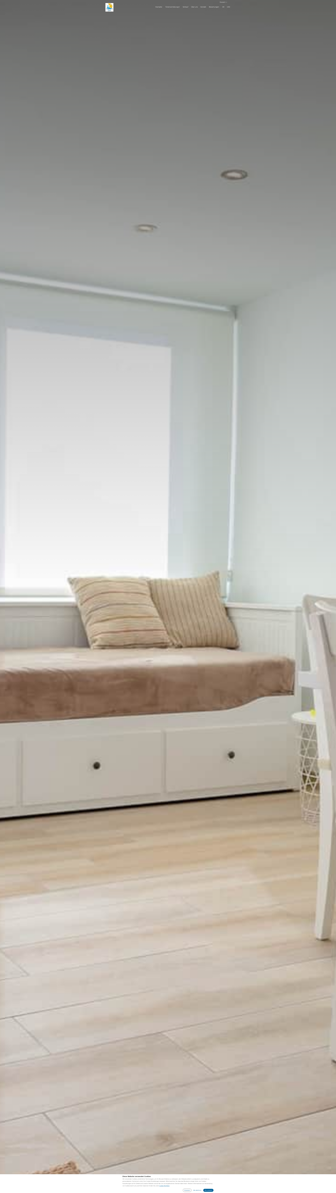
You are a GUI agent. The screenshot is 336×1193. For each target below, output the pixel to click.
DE (223, 7)
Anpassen (187, 1190)
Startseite (158, 7)
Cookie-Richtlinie (164, 1186)
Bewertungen (214, 7)
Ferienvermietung (172, 7)
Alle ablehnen (197, 1190)
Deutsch (222, 2)
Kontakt (203, 7)
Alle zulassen (208, 1190)
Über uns (194, 7)
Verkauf (185, 7)
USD (228, 7)
